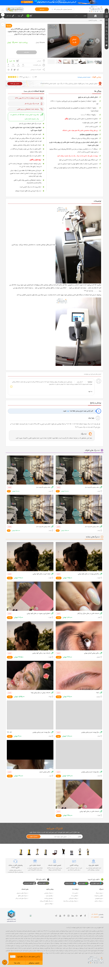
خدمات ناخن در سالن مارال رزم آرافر (88, 614)
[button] (52, 41)
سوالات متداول (49, 904)
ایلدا (97, 693)
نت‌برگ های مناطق (23, 896)
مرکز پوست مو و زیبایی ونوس (90, 732)
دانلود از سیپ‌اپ (28, 883)
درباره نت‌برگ (99, 893)
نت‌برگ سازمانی (48, 893)
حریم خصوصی (99, 898)
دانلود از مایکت (69, 883)
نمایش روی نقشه (14, 84)
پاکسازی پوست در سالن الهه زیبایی (88, 574)
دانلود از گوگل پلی (95, 883)
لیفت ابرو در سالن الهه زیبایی (41, 574)
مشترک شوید (33, 836)
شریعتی (39, 61)
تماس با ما (75, 893)
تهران (85, 16)
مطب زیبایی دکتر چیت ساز (92, 487)
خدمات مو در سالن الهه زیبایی (41, 653)
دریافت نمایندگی (73, 898)
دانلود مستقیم (42, 883)
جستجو (42, 9)
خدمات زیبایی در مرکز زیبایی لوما (40, 693)
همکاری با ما (74, 896)
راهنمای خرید (49, 896)
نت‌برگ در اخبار (99, 901)
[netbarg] (95, 959)
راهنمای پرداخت (48, 898)
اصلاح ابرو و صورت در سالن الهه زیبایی (38, 614)
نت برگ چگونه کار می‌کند (46, 901)
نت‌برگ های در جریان (22, 893)
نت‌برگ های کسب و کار (22, 898)
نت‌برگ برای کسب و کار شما (70, 901)
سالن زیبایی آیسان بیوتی (91, 653)
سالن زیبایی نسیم (45, 772)
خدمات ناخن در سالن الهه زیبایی (89, 811)
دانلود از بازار (82, 883)
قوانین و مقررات (98, 896)
